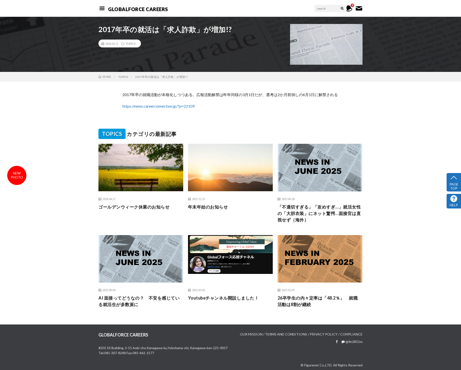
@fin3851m (354, 342)
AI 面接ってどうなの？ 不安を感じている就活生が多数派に (139, 301)
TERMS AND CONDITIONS (286, 334)
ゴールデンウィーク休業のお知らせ (134, 206)
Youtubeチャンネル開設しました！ (223, 298)
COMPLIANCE (351, 334)
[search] (342, 8)
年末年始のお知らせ (208, 206)
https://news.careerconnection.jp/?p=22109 (158, 106)
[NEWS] (349, 11)
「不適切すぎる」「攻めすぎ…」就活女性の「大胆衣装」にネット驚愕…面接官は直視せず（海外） (319, 213)
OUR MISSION (251, 334)
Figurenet (311, 365)
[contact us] (359, 11)
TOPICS (131, 43)
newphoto (17, 175)
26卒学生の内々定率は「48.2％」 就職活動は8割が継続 (318, 301)
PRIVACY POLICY (324, 334)
